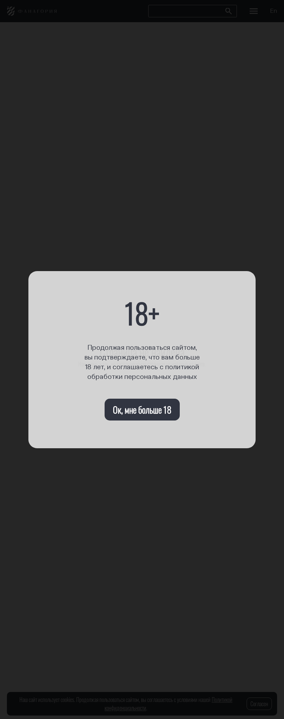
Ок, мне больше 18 (142, 409)
